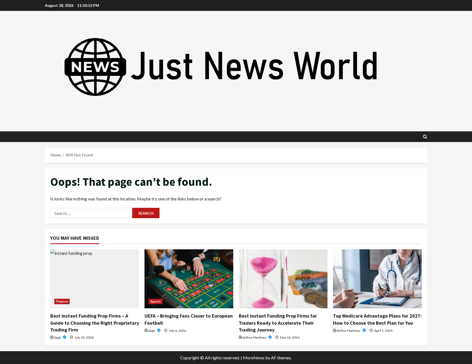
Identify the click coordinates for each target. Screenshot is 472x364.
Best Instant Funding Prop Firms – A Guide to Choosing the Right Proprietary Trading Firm (94, 323)
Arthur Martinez (255, 337)
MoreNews (253, 357)
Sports (155, 301)
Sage (57, 337)
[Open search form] (425, 136)
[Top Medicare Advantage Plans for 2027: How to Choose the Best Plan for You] (377, 279)
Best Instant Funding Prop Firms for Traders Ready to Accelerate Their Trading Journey (278, 323)
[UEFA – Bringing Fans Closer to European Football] (188, 279)
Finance (62, 301)
